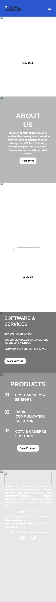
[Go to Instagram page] (33, 538)
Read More (28, 160)
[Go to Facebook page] (23, 538)
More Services (15, 360)
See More (28, 276)
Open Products (28, 448)
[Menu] (49, 8)
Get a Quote (28, 63)
